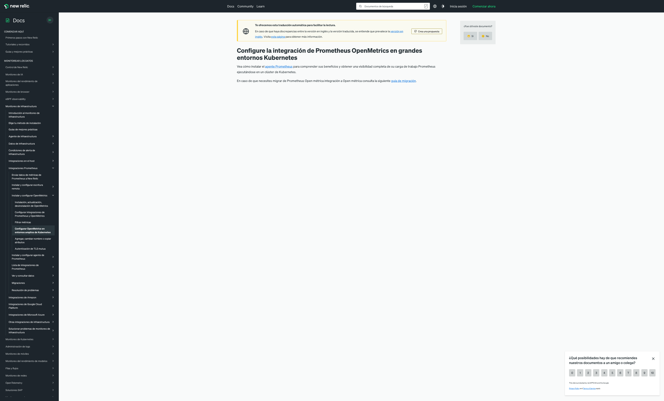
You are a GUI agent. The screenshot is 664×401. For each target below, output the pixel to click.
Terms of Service (589, 388)
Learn (261, 6)
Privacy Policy (574, 388)
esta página (278, 36)
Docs (230, 6)
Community (245, 6)
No (485, 36)
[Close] (653, 358)
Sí (470, 36)
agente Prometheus (279, 66)
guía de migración (403, 81)
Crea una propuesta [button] (428, 31)
